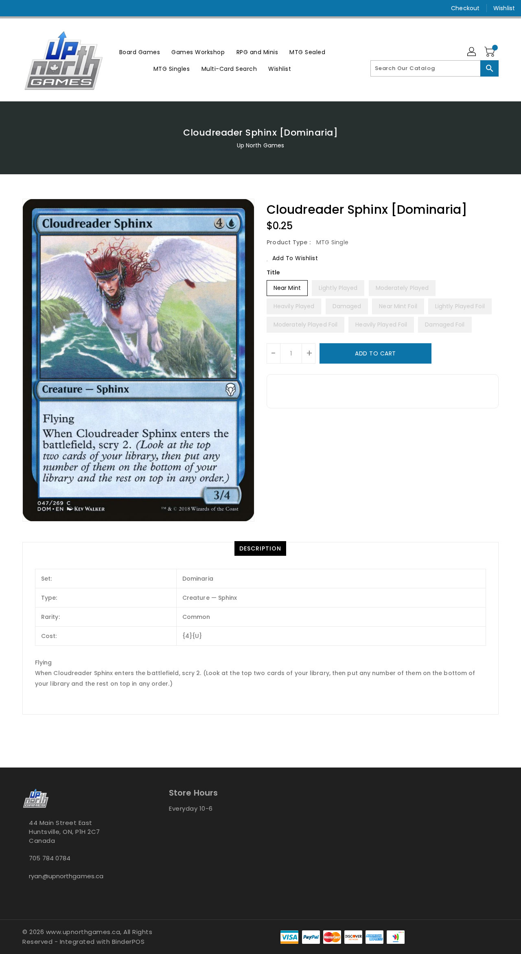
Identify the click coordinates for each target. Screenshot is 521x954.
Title (273, 272)
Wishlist (504, 8)
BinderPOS (128, 941)
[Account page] (472, 52)
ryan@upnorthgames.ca (66, 876)
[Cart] (490, 52)
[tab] (260, 548)
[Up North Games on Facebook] (13, 8)
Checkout (465, 8)
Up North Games (260, 145)
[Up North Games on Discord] (44, 8)
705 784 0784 (49, 858)
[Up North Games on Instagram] (28, 8)
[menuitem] (139, 52)
